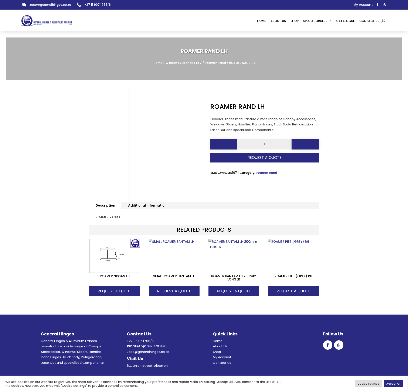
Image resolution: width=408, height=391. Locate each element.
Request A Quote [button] (115, 291)
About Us (220, 346)
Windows (172, 63)
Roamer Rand (215, 63)
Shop (217, 351)
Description (105, 205)
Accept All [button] (393, 384)
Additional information (147, 205)
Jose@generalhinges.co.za (50, 5)
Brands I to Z (192, 63)
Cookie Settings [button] (368, 384)
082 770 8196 (157, 346)
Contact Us (222, 362)
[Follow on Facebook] (377, 5)
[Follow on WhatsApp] (385, 5)
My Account (222, 357)
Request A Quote (264, 157)
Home (157, 63)
